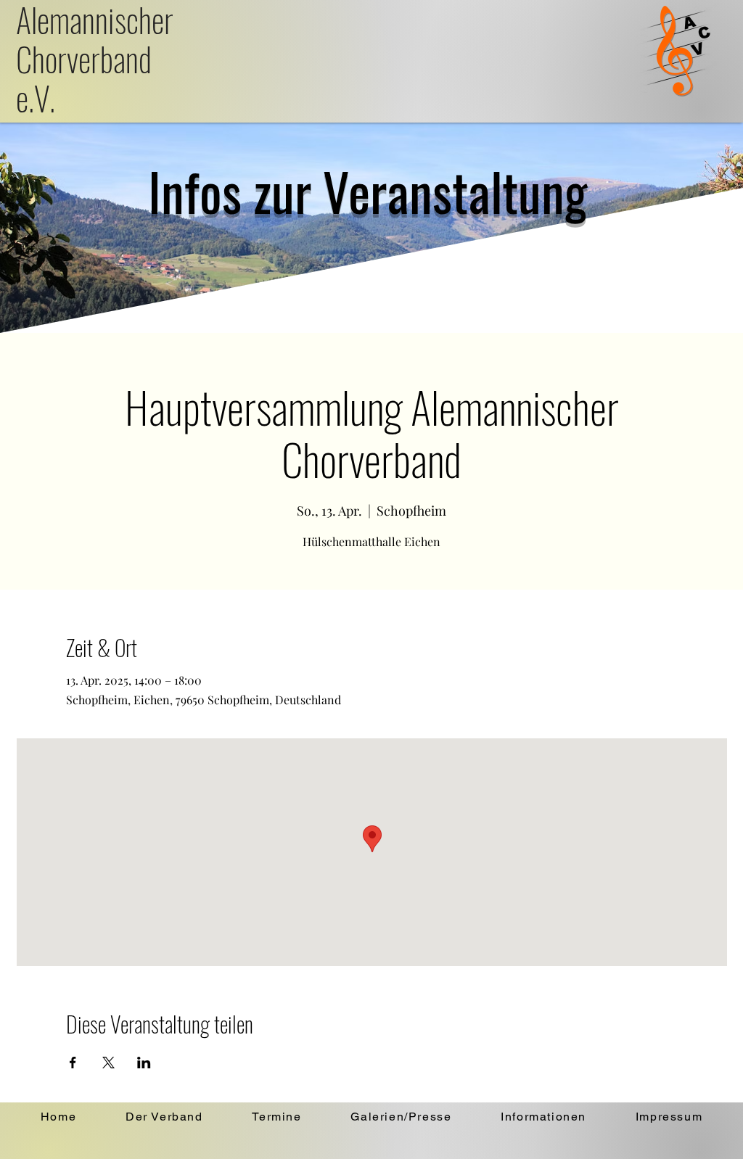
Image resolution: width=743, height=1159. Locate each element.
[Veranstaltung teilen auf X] (108, 1062)
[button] (164, 1117)
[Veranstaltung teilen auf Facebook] (73, 1062)
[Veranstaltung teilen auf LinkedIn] (144, 1062)
